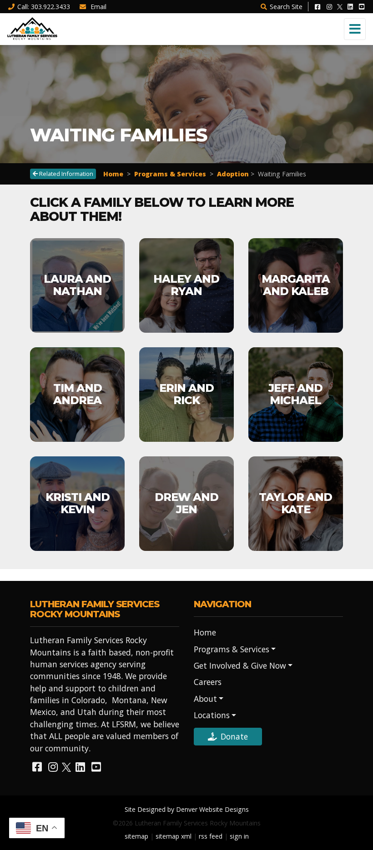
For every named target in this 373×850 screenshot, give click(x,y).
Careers (208, 681)
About (205, 698)
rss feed (210, 836)
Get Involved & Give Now (240, 665)
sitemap (136, 836)
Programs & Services (170, 174)
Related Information (65, 174)
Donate (234, 736)
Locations (212, 715)
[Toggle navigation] (355, 29)
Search (286, 6)
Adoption (233, 174)
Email (97, 6)
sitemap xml (174, 836)
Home (113, 174)
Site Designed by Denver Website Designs (187, 809)
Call (43, 6)
